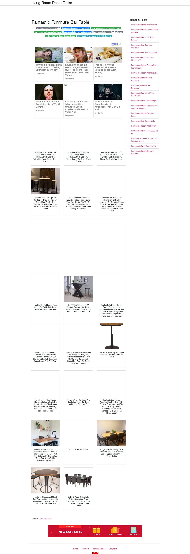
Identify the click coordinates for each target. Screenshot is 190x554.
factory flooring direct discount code (60, 36)
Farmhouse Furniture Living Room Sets (142, 94)
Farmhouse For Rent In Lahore (144, 52)
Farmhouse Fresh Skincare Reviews (142, 152)
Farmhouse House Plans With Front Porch (143, 66)
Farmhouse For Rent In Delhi (143, 121)
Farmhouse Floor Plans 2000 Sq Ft (144, 132)
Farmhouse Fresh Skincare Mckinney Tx (142, 58)
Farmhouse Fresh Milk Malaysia (144, 72)
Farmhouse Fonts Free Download (140, 86)
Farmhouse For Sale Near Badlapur (142, 46)
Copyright (113, 548)
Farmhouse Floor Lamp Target (143, 100)
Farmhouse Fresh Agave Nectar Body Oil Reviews (144, 107)
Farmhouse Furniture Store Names (142, 38)
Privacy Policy (98, 548)
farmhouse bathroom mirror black (75, 28)
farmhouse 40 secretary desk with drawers (94, 36)
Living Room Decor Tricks (51, 2)
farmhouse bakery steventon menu (77, 32)
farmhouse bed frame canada (48, 28)
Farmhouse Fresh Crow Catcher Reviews (144, 31)
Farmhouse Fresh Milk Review (143, 125)
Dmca (75, 548)
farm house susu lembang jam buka (106, 28)
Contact (85, 548)
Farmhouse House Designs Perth (142, 114)
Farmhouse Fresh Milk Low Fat (144, 24)
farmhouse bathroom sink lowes (48, 32)
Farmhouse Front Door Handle (143, 146)
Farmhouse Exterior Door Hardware (141, 79)
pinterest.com (45, 518)
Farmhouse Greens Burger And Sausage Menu (144, 139)
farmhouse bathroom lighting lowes (107, 32)
